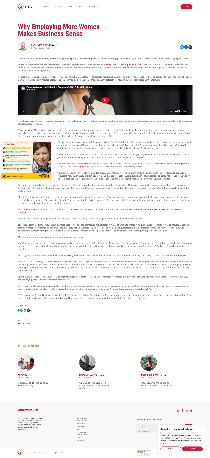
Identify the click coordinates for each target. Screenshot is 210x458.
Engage (80, 7)
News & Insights (82, 435)
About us (58, 7)
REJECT (170, 449)
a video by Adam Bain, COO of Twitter (79, 295)
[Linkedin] (186, 47)
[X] (190, 47)
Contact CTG (81, 426)
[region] (182, 439)
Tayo (78, 438)
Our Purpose (81, 424)
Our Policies (81, 440)
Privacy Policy (61, 453)
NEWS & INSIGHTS (24, 323)
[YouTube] (191, 410)
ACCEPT (192, 449)
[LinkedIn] (187, 410)
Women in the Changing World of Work (123, 64)
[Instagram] (178, 410)
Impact (70, 7)
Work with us (94, 7)
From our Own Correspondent (72, 166)
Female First (81, 432)
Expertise (46, 7)
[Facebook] (182, 47)
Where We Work (82, 421)
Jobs (78, 429)
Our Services (81, 418)
